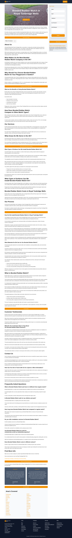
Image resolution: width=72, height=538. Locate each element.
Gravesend (8, 513)
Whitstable (28, 503)
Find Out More (26, 308)
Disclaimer (47, 529)
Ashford (28, 497)
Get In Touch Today (26, 37)
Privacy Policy (35, 524)
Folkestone (28, 506)
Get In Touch (58, 41)
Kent (6, 500)
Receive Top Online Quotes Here (26, 212)
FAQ (22, 524)
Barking (24, 458)
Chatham (7, 508)
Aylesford (7, 503)
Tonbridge (11, 458)
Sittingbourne (29, 495)
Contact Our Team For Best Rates (26, 86)
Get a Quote (26, 19)
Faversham (29, 498)
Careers (22, 530)
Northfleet (7, 511)
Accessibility (47, 527)
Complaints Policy (60, 524)
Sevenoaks (21, 458)
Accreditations (35, 530)
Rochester (7, 506)
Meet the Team (35, 529)
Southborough (7, 458)
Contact (65, 1)
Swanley (7, 505)
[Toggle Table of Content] (14, 41)
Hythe (28, 501)
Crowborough (16, 458)
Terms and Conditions (37, 527)
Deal (27, 511)
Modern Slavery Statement (49, 524)
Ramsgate (28, 514)
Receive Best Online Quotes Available (26, 146)
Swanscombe (8, 514)
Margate (28, 512)
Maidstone (7, 502)
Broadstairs (29, 515)
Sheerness (28, 500)
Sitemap (58, 527)
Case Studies (23, 529)
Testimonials (23, 527)
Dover (28, 509)
